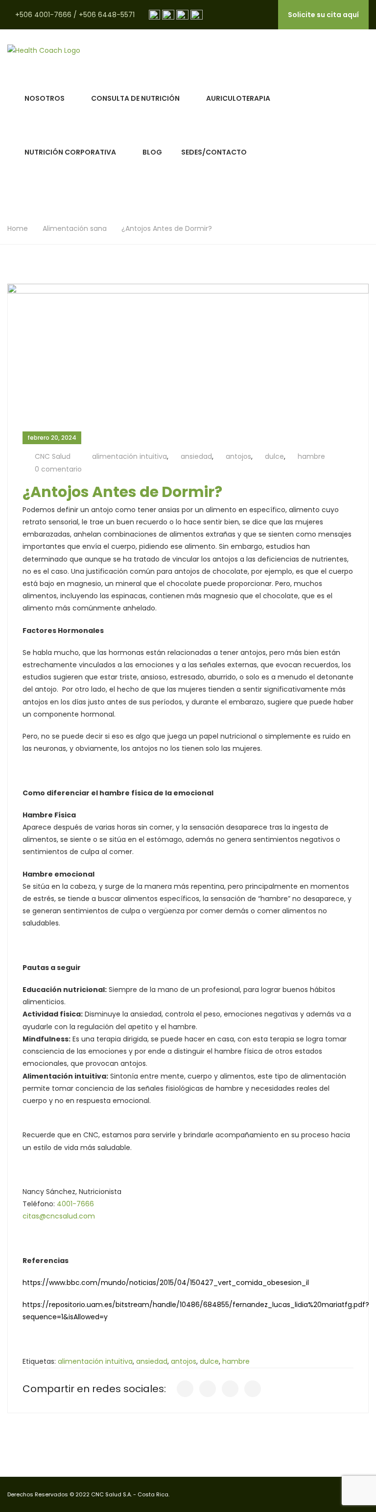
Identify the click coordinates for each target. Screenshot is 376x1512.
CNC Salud (52, 456)
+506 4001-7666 (43, 15)
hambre (311, 456)
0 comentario (58, 469)
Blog (152, 152)
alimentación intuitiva (129, 456)
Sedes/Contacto (214, 152)
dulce (274, 456)
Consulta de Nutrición (135, 98)
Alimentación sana (75, 228)
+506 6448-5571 (107, 15)
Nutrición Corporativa (70, 152)
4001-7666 (75, 1204)
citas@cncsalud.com (59, 1216)
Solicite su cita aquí (323, 15)
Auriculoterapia (238, 98)
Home (17, 228)
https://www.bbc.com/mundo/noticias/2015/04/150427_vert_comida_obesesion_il (166, 1282)
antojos (238, 456)
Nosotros (44, 98)
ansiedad (196, 456)
